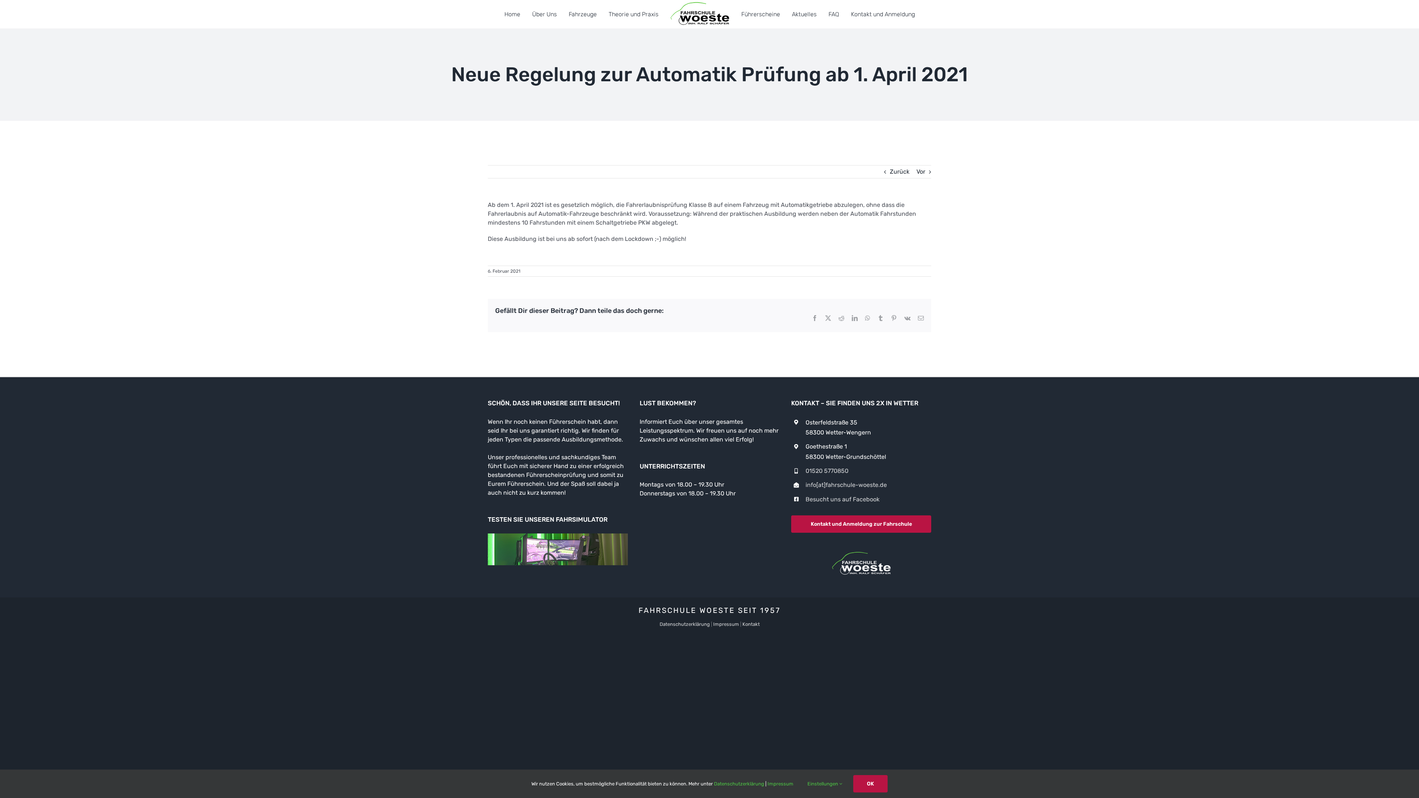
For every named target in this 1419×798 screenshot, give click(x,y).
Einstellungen (823, 784)
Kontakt (751, 624)
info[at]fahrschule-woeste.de (846, 484)
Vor (920, 171)
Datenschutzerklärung (685, 624)
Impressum (726, 624)
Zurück (899, 171)
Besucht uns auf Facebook (842, 499)
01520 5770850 (827, 470)
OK (870, 784)
